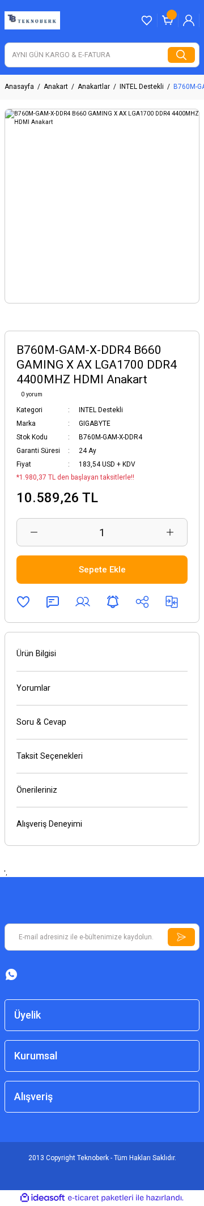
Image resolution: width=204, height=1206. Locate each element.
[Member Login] (188, 20)
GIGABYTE (94, 423)
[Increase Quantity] (170, 532)
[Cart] (167, 20)
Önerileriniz (36, 790)
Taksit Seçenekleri (49, 756)
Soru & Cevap (41, 722)
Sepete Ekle (102, 569)
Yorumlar (33, 688)
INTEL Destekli (101, 410)
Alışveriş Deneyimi (49, 824)
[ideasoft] (42, 1198)
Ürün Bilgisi (36, 653)
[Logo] (32, 20)
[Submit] (181, 937)
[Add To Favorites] (23, 602)
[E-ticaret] (100, 1198)
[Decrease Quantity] (34, 532)
